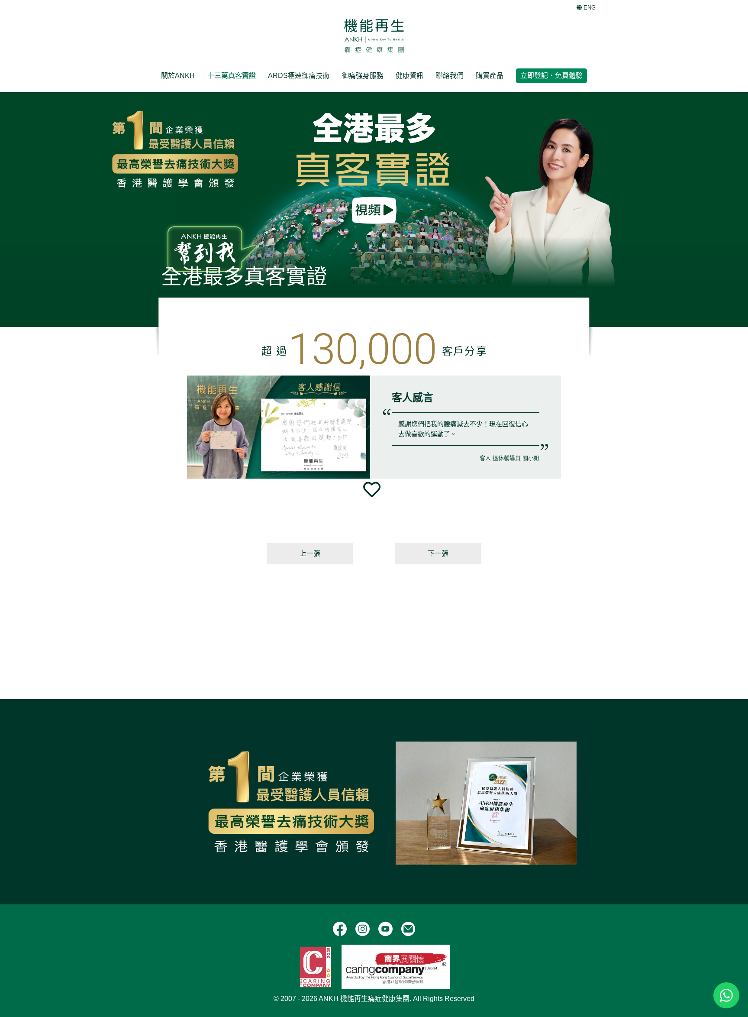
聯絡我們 (450, 75)
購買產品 (489, 75)
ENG (589, 7)
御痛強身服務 (363, 75)
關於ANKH (178, 75)
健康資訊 (409, 75)
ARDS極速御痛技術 (298, 75)
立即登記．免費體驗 (551, 75)
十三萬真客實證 (231, 75)
